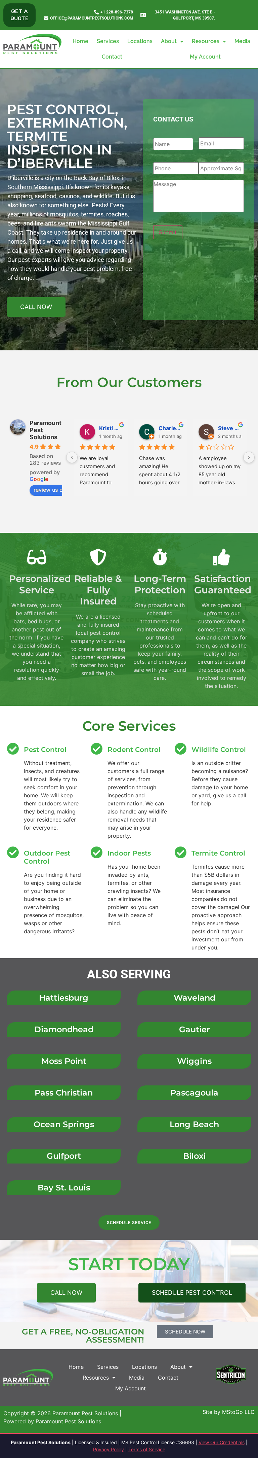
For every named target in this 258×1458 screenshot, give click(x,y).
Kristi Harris (110, 428)
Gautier (194, 1029)
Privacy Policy (108, 1449)
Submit (168, 232)
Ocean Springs (64, 1124)
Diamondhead (63, 1029)
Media (242, 41)
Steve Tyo (229, 428)
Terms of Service (146, 1449)
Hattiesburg (63, 998)
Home (80, 41)
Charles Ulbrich (170, 428)
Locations (140, 41)
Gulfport (64, 1156)
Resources (205, 41)
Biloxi (194, 1156)
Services (108, 41)
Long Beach (194, 1124)
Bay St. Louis (64, 1187)
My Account (205, 57)
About (169, 41)
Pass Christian (64, 1093)
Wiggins (194, 1061)
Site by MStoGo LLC (229, 1412)
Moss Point (63, 1061)
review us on (50, 489)
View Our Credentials (222, 1442)
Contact (112, 57)
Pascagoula (194, 1093)
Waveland (194, 998)
